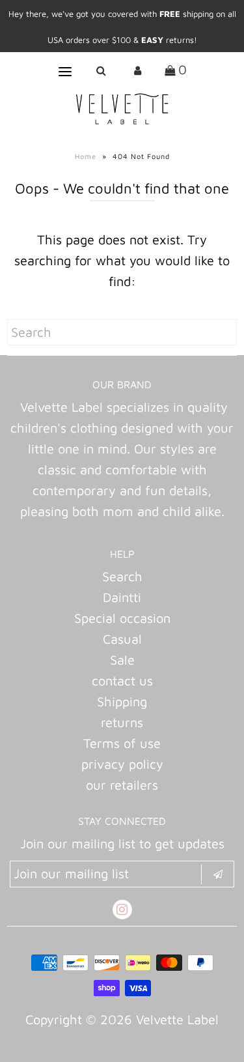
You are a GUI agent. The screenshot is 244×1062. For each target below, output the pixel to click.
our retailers (122, 784)
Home (85, 156)
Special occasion (122, 617)
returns (122, 722)
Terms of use (122, 743)
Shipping (122, 701)
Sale (122, 659)
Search (122, 576)
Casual (122, 638)
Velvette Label (177, 1019)
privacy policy (122, 763)
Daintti (122, 597)
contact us (122, 680)
